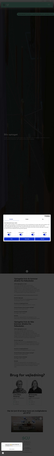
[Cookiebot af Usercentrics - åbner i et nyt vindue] (45, 216)
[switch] (21, 234)
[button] (2, 453)
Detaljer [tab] (27, 219)
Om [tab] (42, 219)
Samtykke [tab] (11, 219)
